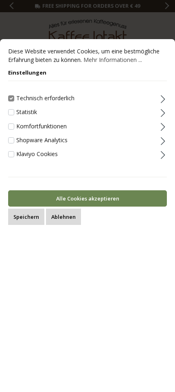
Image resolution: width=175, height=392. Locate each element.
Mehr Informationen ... (112, 60)
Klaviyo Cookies (37, 154)
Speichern (26, 216)
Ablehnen (63, 216)
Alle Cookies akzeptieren (87, 198)
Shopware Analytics (42, 140)
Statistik (26, 112)
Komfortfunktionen (41, 126)
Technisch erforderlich (45, 98)
